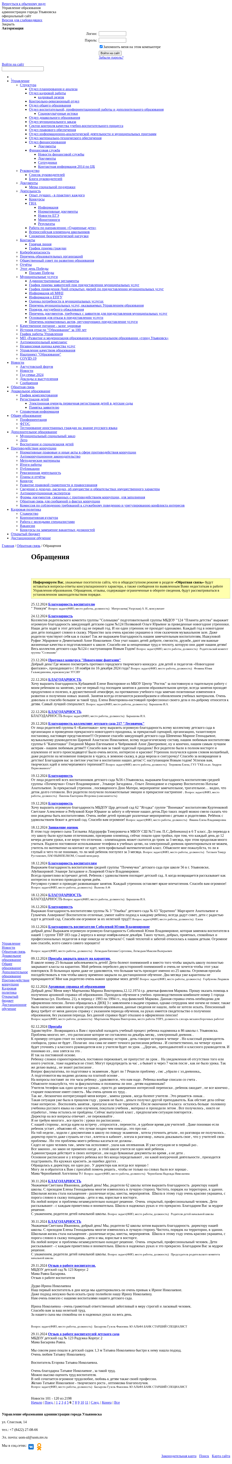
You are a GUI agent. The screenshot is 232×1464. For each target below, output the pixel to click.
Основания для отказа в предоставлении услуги (66, 318)
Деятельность (30, 191)
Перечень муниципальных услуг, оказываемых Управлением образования (86, 305)
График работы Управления (41, 334)
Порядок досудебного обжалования (56, 309)
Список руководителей (47, 175)
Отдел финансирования (47, 142)
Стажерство (29, 513)
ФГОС (25, 424)
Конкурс (26, 481)
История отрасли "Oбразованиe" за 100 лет (53, 330)
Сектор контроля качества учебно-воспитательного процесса (76, 126)
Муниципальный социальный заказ (47, 436)
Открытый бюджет (25, 534)
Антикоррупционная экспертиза (45, 493)
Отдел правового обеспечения (52, 130)
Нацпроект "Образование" (40, 354)
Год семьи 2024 (32, 375)
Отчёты (26, 264)
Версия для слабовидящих (22, 20)
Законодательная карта (178, 1456)
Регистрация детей (34, 399)
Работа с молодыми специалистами (47, 522)
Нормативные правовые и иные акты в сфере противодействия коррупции (78, 452)
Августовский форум (36, 366)
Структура (28, 85)
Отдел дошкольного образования (54, 118)
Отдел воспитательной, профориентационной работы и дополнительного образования (96, 109)
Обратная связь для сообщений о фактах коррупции (60, 501)
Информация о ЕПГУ (45, 297)
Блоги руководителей (45, 179)
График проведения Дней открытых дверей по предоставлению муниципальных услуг (96, 289)
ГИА (32, 203)
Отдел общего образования (50, 105)
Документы (47, 146)
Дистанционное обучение (31, 538)
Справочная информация (39, 411)
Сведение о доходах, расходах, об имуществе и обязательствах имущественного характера (90, 489)
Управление (20, 81)
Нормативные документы (58, 211)
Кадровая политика (26, 509)
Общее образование (26, 415)
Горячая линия (40, 244)
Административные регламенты (54, 281)
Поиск (204, 1456)
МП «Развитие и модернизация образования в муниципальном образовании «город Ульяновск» (94, 338)
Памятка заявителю (44, 407)
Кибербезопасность (35, 252)
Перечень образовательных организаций (51, 256)
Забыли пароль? (111, 57)
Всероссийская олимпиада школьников (59, 232)
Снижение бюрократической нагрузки (59, 236)
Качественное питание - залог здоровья (50, 326)
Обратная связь (22, 387)
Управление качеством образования (47, 350)
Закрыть (8, 24)
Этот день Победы (34, 269)
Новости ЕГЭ (48, 215)
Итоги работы (31, 464)
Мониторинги (49, 220)
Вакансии (27, 526)
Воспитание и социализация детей (47, 444)
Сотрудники (47, 162)
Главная (8, 546)
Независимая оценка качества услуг (47, 346)
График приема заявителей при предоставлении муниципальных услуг (84, 285)
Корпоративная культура (39, 518)
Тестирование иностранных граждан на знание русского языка (68, 428)
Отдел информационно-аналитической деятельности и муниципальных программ (92, 134)
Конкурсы (37, 199)
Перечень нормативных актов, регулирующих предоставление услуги (83, 322)
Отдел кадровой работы (47, 93)
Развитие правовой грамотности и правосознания (58, 485)
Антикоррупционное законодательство (50, 456)
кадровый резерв (51, 97)
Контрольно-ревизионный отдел (54, 101)
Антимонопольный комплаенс (43, 342)
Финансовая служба (44, 150)
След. (95, 1402)
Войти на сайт (13, 64)
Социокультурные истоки (58, 113)
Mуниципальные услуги (39, 277)
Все (117, 1402)
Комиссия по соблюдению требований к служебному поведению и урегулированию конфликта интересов (102, 505)
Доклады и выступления (39, 379)
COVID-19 (28, 358)
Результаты (46, 224)
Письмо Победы (41, 273)
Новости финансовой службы (61, 154)
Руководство (29, 171)
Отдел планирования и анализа (53, 89)
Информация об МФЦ (46, 293)
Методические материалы (40, 460)
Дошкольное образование (30, 391)
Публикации (30, 469)
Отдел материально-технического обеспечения (65, 138)
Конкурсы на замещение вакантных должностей (57, 530)
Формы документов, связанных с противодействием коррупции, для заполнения (82, 497)
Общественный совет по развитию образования (57, 260)
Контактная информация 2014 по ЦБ (66, 166)
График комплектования (39, 395)
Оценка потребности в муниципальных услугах (66, 301)
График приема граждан (47, 248)
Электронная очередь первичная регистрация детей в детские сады (81, 403)
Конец (107, 1402)
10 (82, 1402)
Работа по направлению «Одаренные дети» (62, 228)
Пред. (49, 1402)
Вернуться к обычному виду (24, 4)
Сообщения (29, 383)
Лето (23, 440)
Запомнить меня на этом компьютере (132, 47)
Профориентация (33, 420)
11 (86, 1402)
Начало (36, 1402)
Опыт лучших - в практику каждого (57, 195)
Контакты (27, 240)
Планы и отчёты (32, 477)
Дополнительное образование (34, 432)
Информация (48, 207)
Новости (17, 362)
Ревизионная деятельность (40, 473)
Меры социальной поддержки (52, 187)
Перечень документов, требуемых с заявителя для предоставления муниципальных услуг (98, 313)
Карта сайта (221, 1456)
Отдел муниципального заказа (52, 122)
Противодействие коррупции (33, 448)
